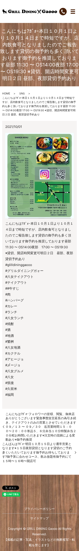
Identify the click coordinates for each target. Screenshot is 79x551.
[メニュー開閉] (73, 11)
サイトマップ (39, 518)
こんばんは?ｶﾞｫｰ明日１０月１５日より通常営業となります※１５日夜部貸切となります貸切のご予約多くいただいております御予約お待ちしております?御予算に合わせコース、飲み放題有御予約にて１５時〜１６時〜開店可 (37, 452)
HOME (6, 93)
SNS (22, 93)
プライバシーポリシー (39, 509)
